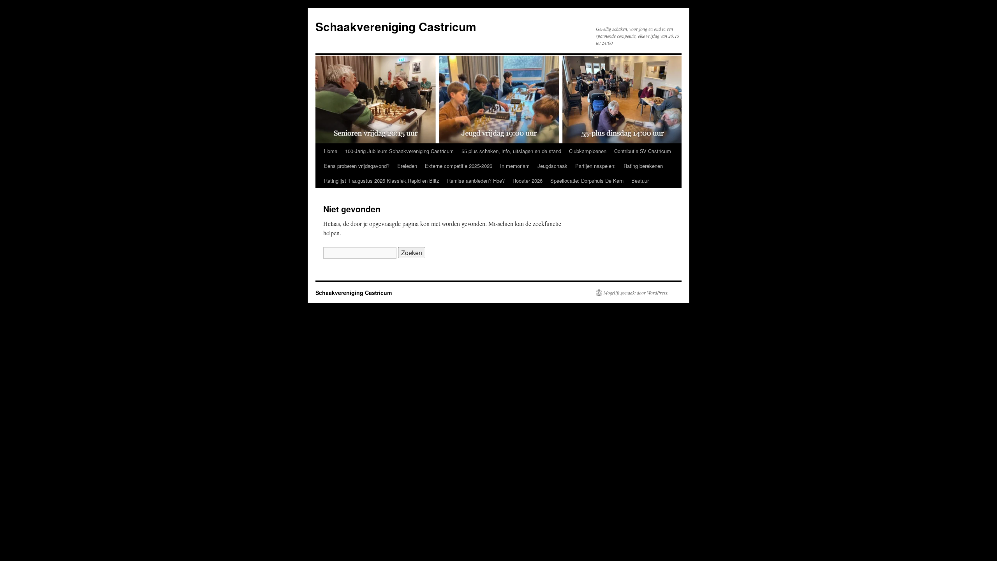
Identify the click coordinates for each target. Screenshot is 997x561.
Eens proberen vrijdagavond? (356, 165)
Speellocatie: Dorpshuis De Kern (587, 180)
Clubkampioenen (587, 151)
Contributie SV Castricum (642, 151)
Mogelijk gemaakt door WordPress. (636, 292)
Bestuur (640, 180)
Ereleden (407, 165)
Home (330, 151)
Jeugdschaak (552, 165)
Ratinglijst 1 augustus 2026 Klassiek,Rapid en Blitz (381, 180)
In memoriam (515, 165)
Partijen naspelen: (595, 165)
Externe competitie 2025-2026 (458, 165)
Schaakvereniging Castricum (395, 26)
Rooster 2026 (528, 180)
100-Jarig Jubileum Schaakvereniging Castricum (399, 151)
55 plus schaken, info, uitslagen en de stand (511, 151)
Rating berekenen (643, 165)
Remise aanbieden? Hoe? (476, 180)
